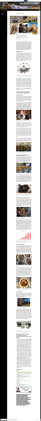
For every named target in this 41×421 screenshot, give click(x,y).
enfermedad (23, 396)
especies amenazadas (24, 397)
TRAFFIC (27, 174)
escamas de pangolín (19, 397)
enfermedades (26, 396)
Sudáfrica (18, 403)
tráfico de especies (27, 404)
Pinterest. (22, 385)
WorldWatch (18, 379)
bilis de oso (18, 394)
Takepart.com (17, 121)
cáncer (25, 394)
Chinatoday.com (29, 76)
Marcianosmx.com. (23, 218)
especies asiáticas (28, 397)
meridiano (18, 400)
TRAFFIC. (18, 266)
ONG (17, 351)
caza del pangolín (22, 245)
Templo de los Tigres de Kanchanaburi (26, 403)
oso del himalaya (18, 401)
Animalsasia (18, 383)
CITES (29, 394)
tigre (17, 404)
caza (23, 394)
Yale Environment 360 (28, 130)
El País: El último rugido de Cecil (20, 378)
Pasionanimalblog (19, 385)
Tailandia (21, 403)
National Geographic (19, 382)
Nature (19, 312)
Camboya (21, 394)
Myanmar (20, 400)
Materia (18, 381)
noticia (17, 346)
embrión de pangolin (19, 396)
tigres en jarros (20, 404)
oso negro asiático (26, 401)
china (27, 394)
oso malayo (22, 401)
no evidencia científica (24, 400)
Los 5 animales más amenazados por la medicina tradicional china (22, 37)
